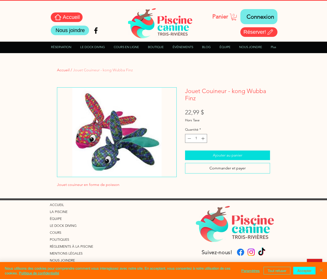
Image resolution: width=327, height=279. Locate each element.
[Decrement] (189, 138)
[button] (234, 17)
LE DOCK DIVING (63, 225)
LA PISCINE (59, 212)
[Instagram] (251, 252)
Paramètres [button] (250, 270)
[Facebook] (240, 252)
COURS (55, 232)
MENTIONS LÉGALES (66, 253)
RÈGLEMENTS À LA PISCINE (71, 246)
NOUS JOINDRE (62, 260)
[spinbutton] (196, 138)
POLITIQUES (59, 239)
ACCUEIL (57, 205)
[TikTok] (261, 252)
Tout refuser (277, 270)
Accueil (63, 70)
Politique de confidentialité (39, 272)
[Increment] (203, 138)
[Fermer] (321, 270)
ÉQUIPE (56, 219)
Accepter (304, 270)
